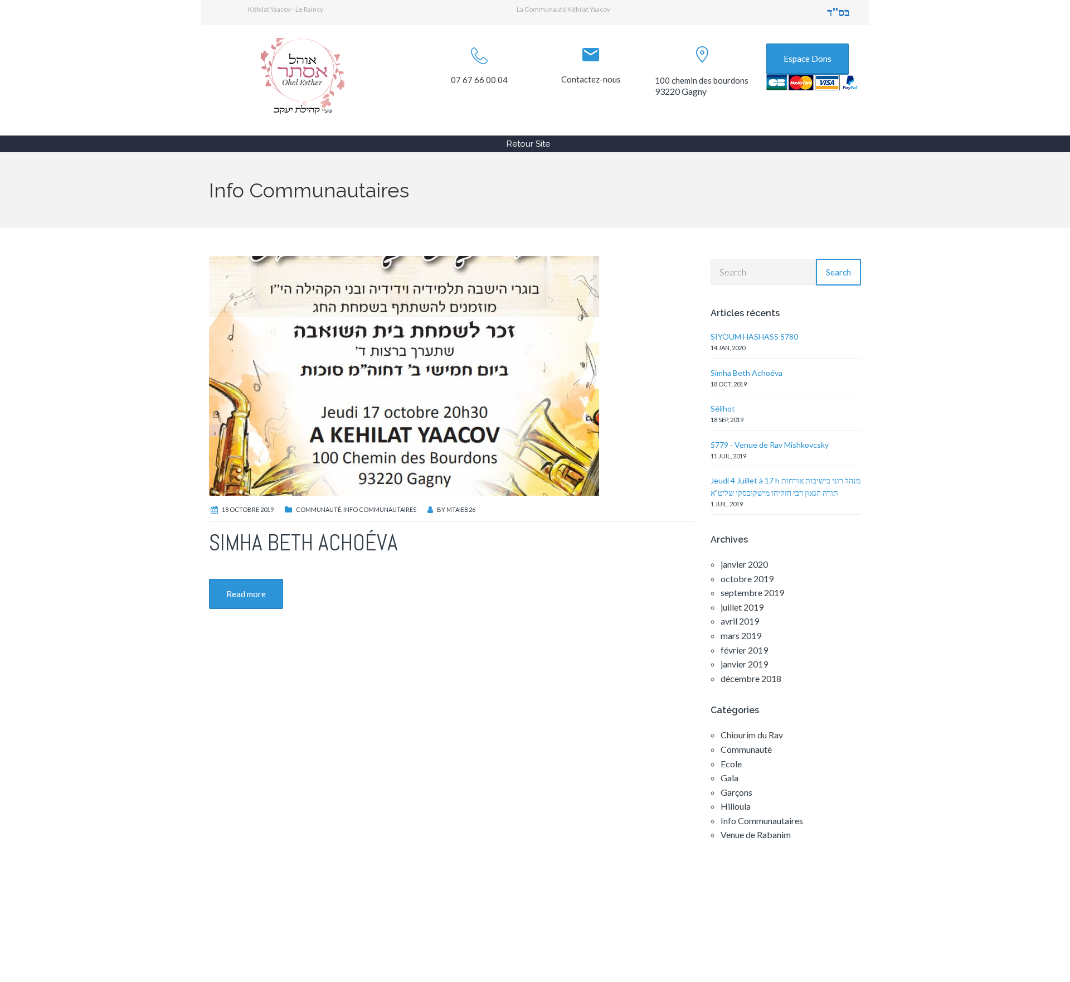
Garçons (736, 792)
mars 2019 (741, 635)
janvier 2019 (744, 664)
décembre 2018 (751, 678)
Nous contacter (719, 913)
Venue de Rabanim (756, 834)
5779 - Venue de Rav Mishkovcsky (770, 444)
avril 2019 (740, 621)
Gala (729, 777)
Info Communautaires (379, 509)
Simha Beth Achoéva (303, 543)
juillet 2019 (742, 607)
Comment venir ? (499, 913)
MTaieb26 (460, 509)
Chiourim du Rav (752, 734)
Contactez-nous (591, 79)
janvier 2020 (744, 564)
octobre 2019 (747, 578)
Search (838, 272)
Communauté (318, 509)
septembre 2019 (752, 592)
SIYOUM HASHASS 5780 (754, 336)
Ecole (731, 763)
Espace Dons (807, 59)
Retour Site (528, 144)
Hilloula (736, 806)
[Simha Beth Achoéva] (404, 374)
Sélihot (723, 408)
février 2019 (744, 650)
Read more (246, 594)
